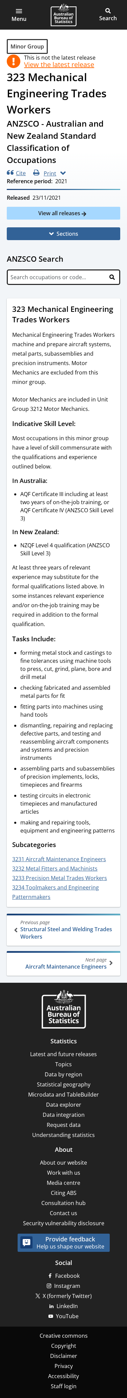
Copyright (63, 1346)
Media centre (63, 1182)
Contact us (63, 1213)
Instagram (67, 1286)
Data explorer (63, 1104)
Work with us (63, 1172)
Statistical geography (63, 1084)
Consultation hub (63, 1203)
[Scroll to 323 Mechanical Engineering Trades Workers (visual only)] (76, 320)
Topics (63, 1064)
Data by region (63, 1074)
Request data (64, 1125)
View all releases (60, 213)
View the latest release (59, 64)
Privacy (64, 1366)
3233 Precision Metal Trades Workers (59, 878)
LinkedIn (67, 1306)
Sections (67, 233)
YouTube (67, 1316)
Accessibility (63, 1376)
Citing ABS (64, 1193)
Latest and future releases (63, 1054)
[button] (19, 14)
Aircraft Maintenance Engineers (66, 963)
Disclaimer (63, 1356)
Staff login (64, 1386)
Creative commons (64, 1335)
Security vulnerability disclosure (63, 1223)
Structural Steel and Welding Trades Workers (66, 929)
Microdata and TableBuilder (63, 1094)
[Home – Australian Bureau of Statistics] (63, 1009)
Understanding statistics (63, 1135)
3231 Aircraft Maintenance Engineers (59, 859)
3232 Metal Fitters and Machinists (55, 868)
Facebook (67, 1275)
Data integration (64, 1114)
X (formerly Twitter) (67, 1296)
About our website (63, 1162)
